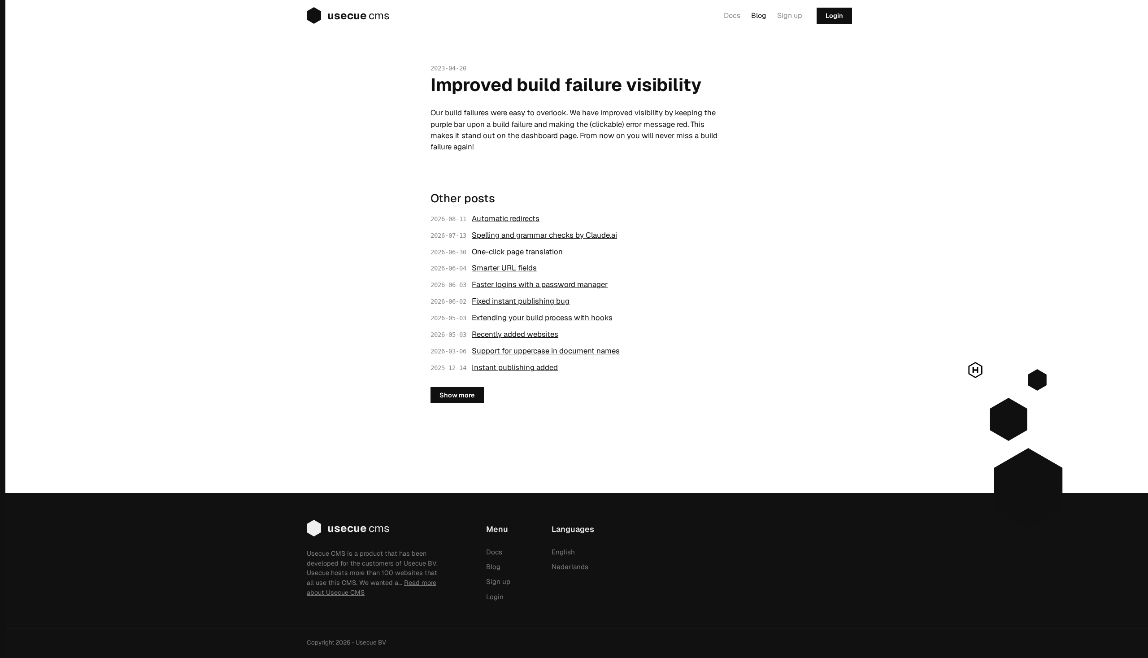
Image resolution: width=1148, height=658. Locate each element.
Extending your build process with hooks (542, 317)
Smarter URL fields (504, 268)
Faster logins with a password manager (540, 284)
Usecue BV (371, 642)
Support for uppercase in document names (546, 351)
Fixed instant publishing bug (521, 301)
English (563, 552)
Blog (758, 15)
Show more (457, 395)
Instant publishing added (515, 367)
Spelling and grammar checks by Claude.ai (544, 235)
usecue (358, 15)
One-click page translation (517, 252)
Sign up (789, 15)
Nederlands (570, 566)
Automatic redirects (505, 218)
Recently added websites (515, 334)
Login (834, 16)
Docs (732, 15)
